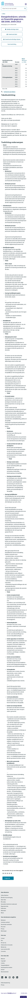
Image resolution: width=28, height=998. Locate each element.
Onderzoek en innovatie (6, 944)
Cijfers (3, 13)
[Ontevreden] (5, 873)
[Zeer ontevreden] (3, 873)
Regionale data (4, 906)
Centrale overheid (5, 922)
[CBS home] (7, 3)
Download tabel (12, 34)
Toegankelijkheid (5, 965)
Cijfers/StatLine (4, 895)
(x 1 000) (25, 60)
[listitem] (2, 977)
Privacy (2, 928)
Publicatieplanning (5, 982)
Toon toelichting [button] (12, 44)
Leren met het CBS (5, 949)
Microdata (3, 902)
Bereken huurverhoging (6, 897)
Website (3, 958)
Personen (3, 926)
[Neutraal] (7, 873)
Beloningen (4, 931)
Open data (3, 899)
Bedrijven (3, 920)
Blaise (2, 912)
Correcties (3, 951)
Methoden (3, 910)
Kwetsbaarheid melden (6, 967)
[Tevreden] (9, 873)
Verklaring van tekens (9, 92)
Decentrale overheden (6, 924)
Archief (2, 969)
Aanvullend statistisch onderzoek (9, 904)
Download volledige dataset (12, 39)
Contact (3, 938)
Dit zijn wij (3, 942)
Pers (2, 940)
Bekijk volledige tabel (13, 29)
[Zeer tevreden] (11, 873)
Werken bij (3, 947)
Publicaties (3, 908)
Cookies (3, 963)
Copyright (3, 961)
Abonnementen (4, 971)
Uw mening (23, 997)
